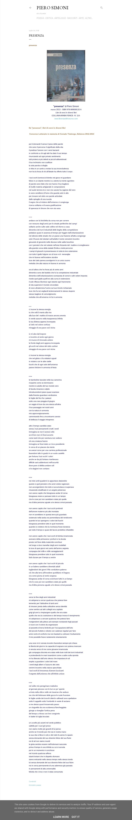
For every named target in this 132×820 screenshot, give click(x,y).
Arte (81, 18)
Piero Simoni (52, 8)
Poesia (40, 18)
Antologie (60, 18)
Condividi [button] (32, 781)
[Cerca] (101, 7)
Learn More (61, 816)
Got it (76, 816)
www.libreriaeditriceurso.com (66, 119)
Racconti (72, 18)
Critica (49, 18)
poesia (38, 785)
